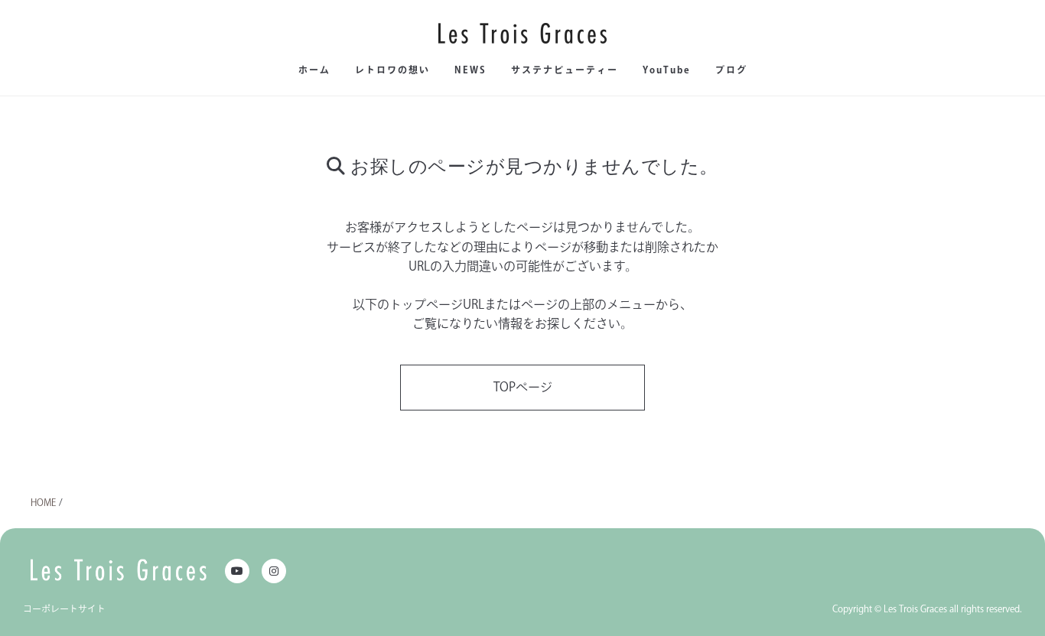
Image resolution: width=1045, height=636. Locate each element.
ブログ (731, 69)
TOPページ (522, 387)
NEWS (470, 69)
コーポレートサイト (64, 608)
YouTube (667, 69)
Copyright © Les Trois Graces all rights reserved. (927, 608)
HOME (43, 502)
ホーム (314, 69)
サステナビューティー (564, 69)
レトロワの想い (392, 69)
